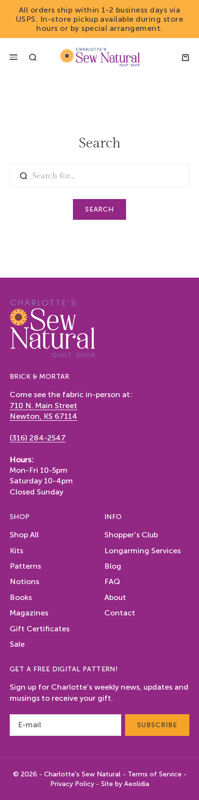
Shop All (24, 534)
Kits (16, 550)
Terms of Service (155, 774)
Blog (112, 566)
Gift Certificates (40, 628)
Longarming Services (142, 550)
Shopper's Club (131, 534)
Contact (119, 612)
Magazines (29, 612)
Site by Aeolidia (125, 784)
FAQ (112, 581)
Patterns (25, 566)
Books (21, 597)
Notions (24, 581)
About (115, 597)
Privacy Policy (72, 784)
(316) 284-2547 (38, 437)
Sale (17, 644)
